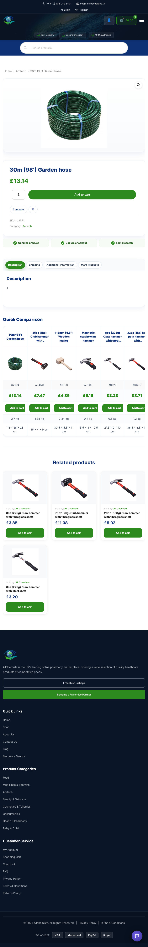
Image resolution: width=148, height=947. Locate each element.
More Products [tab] (90, 264)
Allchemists (41, 922)
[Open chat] (137, 936)
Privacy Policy (12, 878)
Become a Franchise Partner (74, 694)
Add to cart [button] (17, 407)
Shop (6, 727)
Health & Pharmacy (15, 821)
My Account (10, 849)
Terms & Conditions (15, 886)
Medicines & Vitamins (16, 784)
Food (6, 777)
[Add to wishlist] (33, 209)
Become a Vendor (14, 756)
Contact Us (10, 741)
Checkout (9, 864)
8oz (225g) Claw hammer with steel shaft (112, 337)
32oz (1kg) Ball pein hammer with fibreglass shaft (137, 337)
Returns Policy (12, 893)
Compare (18, 209)
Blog (5, 748)
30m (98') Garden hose (15, 336)
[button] (138, 85)
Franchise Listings (74, 683)
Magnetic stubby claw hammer (88, 336)
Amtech (21, 71)
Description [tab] (15, 264)
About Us (8, 734)
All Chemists (22, 508)
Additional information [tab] (60, 264)
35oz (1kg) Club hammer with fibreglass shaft (39, 337)
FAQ (5, 871)
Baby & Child (11, 828)
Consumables (11, 813)
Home (8, 71)
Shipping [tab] (34, 264)
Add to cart (82, 194)
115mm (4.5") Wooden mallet (64, 336)
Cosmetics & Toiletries (16, 806)
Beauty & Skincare (14, 799)
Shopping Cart (12, 856)
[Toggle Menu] (141, 20)
